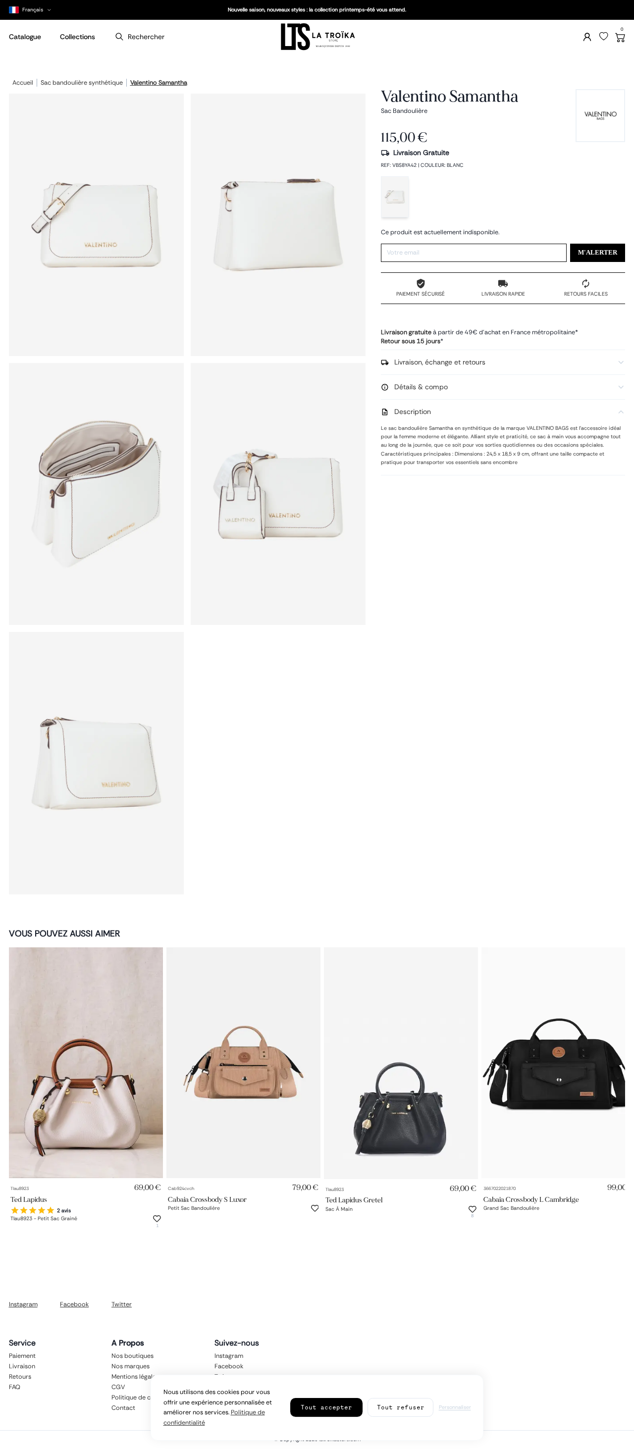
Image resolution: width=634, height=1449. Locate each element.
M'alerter (597, 252)
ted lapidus (28, 1199)
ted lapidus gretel (353, 1200)
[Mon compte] (587, 37)
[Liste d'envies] (603, 36)
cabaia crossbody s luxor (207, 1199)
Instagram (23, 1304)
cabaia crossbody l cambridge (531, 1199)
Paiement (22, 1356)
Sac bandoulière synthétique (82, 83)
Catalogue (25, 36)
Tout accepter (326, 1407)
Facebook (74, 1304)
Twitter (121, 1304)
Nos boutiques (132, 1356)
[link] (86, 1063)
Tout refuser (400, 1407)
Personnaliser (455, 1407)
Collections (77, 36)
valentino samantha (158, 83)
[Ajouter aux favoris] (157, 1219)
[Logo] (317, 37)
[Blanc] (395, 196)
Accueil (22, 83)
